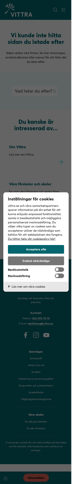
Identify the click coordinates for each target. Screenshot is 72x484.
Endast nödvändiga (36, 261)
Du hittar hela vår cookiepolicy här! (31, 239)
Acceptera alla (36, 249)
